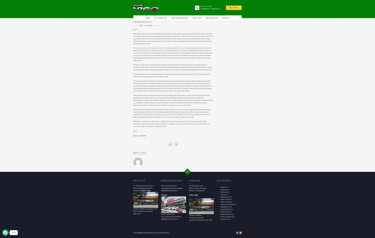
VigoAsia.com (225, 189)
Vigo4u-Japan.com (226, 202)
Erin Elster (143, 136)
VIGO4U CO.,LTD (143, 233)
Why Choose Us (212, 18)
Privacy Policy (165, 233)
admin (143, 153)
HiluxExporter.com (226, 197)
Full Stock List (160, 18)
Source (135, 136)
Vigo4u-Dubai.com (226, 199)
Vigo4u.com (224, 187)
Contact (225, 18)
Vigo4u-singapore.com (228, 217)
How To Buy (197, 18)
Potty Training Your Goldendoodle (176, 144)
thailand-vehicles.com (227, 214)
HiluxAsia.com (225, 192)
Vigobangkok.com (226, 212)
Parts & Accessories (179, 18)
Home (148, 18)
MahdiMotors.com (226, 207)
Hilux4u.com (224, 194)
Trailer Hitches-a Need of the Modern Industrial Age (170, 144)
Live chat (235, 8)
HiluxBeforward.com (227, 209)
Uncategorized (148, 25)
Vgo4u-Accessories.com (228, 204)
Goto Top (187, 171)
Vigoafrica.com (225, 219)
